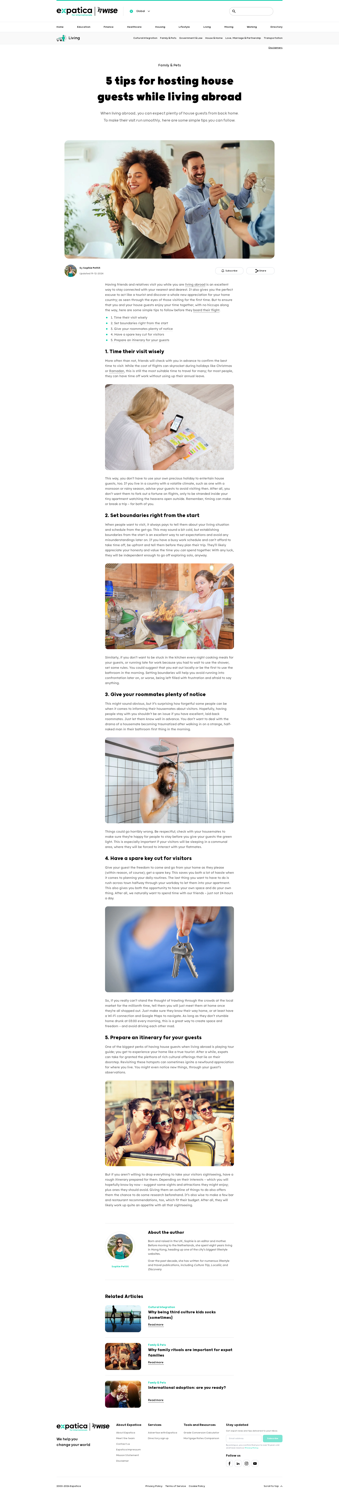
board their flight (206, 310)
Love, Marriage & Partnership (243, 38)
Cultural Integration (145, 38)
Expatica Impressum (128, 1449)
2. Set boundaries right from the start (139, 323)
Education (83, 27)
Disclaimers (275, 47)
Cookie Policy (197, 1486)
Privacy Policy (251, 1448)
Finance (109, 27)
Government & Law (191, 38)
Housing (160, 27)
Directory (276, 27)
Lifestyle (184, 27)
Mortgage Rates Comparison (201, 1438)
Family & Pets (168, 38)
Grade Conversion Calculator (201, 1432)
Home (60, 27)
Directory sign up (158, 1438)
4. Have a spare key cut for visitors (137, 334)
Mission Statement (127, 1455)
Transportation (273, 38)
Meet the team (125, 1438)
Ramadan (116, 371)
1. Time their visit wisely (129, 317)
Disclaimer (122, 1461)
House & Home (214, 38)
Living (207, 27)
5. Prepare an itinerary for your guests (140, 340)
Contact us (123, 1444)
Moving (228, 27)
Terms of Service (175, 1486)
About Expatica (125, 1432)
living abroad (195, 284)
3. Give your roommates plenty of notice (142, 329)
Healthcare (134, 27)
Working (252, 27)
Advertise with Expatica (162, 1432)
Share (262, 270)
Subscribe (272, 1438)
